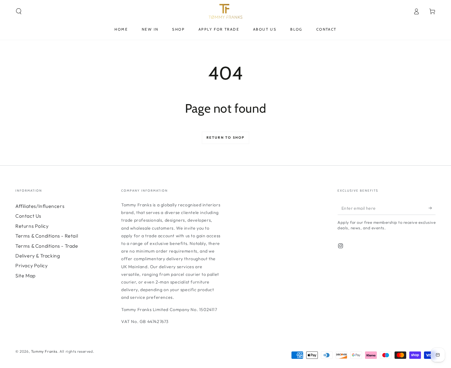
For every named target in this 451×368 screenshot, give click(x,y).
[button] (19, 11)
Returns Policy (31, 226)
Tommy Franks (44, 351)
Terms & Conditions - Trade (46, 246)
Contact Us (28, 216)
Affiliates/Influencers (39, 206)
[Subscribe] (432, 208)
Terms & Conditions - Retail (46, 236)
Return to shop (225, 137)
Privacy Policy (31, 265)
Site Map (25, 275)
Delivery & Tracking (37, 256)
